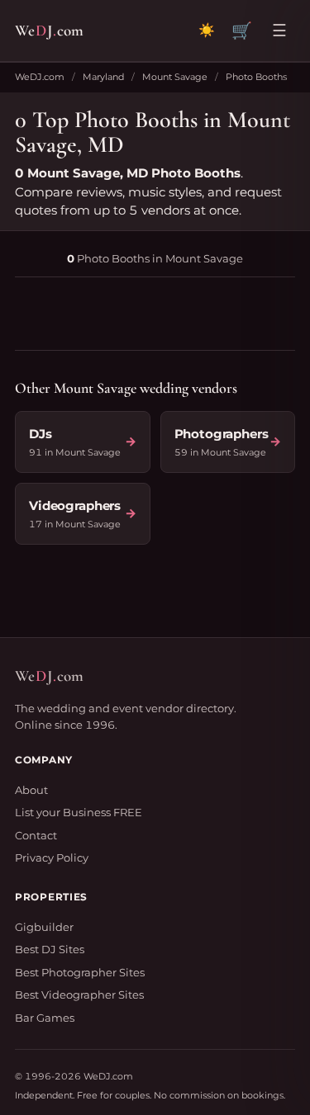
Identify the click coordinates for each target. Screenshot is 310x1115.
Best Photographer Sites (80, 972)
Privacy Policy (51, 857)
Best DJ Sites (49, 949)
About (31, 789)
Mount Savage (174, 77)
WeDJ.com (39, 77)
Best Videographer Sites (79, 994)
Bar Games (44, 1017)
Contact (36, 835)
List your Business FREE (78, 812)
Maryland (103, 77)
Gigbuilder (44, 926)
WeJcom (49, 30)
